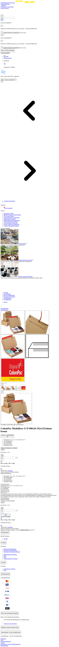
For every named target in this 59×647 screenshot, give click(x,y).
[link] (31, 64)
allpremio (10, 470)
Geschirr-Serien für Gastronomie (12, 217)
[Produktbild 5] (23, 388)
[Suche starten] (2, 35)
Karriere (6, 538)
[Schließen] (2, 82)
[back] (2, 16)
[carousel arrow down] (2, 392)
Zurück (5, 302)
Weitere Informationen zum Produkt (9, 448)
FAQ (5, 557)
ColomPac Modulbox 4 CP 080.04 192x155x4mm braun (26, 430)
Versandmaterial (7, 298)
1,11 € (2, 449)
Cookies (3, 643)
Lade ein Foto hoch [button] (8, 32)
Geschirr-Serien (22, 243)
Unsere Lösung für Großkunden (11, 224)
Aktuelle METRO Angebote (11, 558)
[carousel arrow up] (2, 384)
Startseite (6, 292)
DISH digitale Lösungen (10, 219)
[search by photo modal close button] (2, 26)
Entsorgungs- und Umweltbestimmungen (11, 644)
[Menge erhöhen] (16, 457)
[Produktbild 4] (18, 388)
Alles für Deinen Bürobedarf (11, 221)
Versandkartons (7, 299)
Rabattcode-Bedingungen (10, 549)
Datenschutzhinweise (6, 641)
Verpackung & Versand (9, 296)
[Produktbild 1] (3, 388)
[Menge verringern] (1, 457)
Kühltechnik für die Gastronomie (12, 220)
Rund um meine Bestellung (10, 550)
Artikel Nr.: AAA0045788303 (7, 435)
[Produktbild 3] (13, 388)
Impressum (3, 638)
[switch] (5, 53)
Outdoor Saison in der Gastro (25, 260)
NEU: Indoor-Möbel (9, 216)
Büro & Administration (9, 295)
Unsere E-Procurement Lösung (11, 226)
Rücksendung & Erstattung (10, 554)
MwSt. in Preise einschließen (7, 79)
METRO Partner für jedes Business (12, 214)
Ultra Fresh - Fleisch (9, 213)
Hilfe (5, 556)
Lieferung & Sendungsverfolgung (12, 551)
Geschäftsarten (7, 294)
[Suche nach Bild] (2, 20)
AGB (2, 640)
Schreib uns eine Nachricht (10, 623)
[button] (29, 305)
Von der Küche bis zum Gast (11, 223)
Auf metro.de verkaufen (9, 569)
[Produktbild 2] (8, 388)
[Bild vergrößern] (16, 408)
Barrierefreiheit (4, 645)
